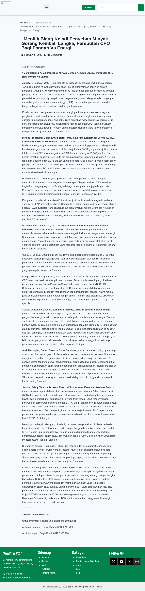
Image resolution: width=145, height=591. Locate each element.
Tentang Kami (48, 572)
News (78, 565)
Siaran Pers (81, 557)
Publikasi (45, 568)
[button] (46, 7)
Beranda (45, 557)
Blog (78, 572)
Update (44, 561)
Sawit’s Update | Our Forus (88, 561)
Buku (78, 568)
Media (44, 565)
